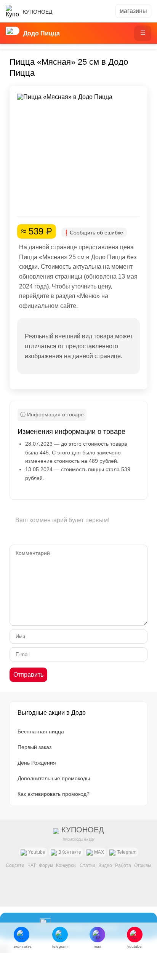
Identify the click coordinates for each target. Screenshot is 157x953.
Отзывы (142, 865)
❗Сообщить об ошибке (93, 232)
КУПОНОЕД (37, 12)
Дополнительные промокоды (54, 778)
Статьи (87, 865)
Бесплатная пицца (41, 731)
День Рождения (37, 763)
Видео (105, 865)
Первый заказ (34, 747)
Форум (46, 865)
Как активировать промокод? (54, 794)
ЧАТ (31, 865)
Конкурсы (66, 865)
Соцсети (15, 865)
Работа (123, 865)
